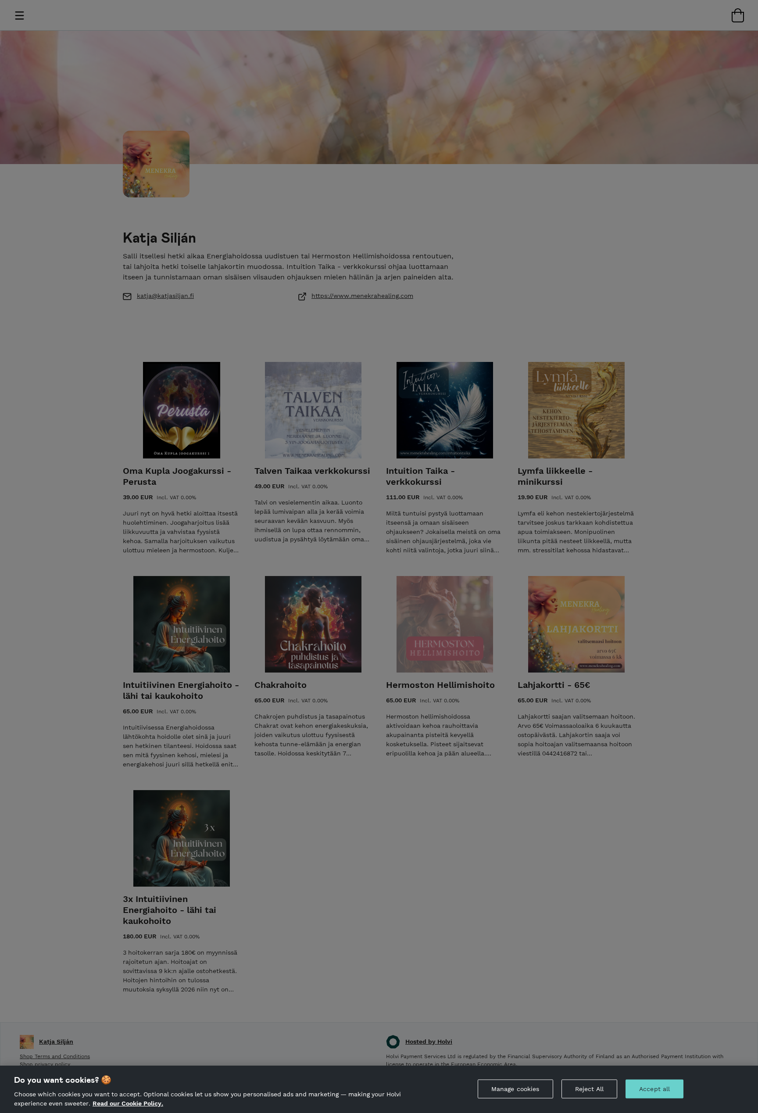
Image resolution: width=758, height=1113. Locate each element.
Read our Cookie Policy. (128, 1103)
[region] (379, 1089)
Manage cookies (515, 1088)
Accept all (654, 1088)
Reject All (589, 1088)
